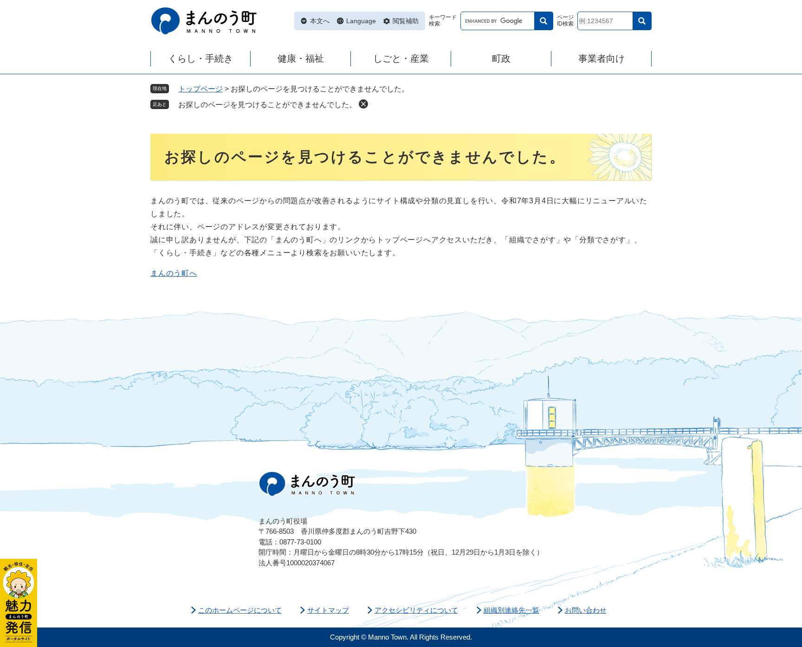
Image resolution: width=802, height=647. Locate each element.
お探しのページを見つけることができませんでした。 (267, 105)
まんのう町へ (173, 273)
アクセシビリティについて (416, 610)
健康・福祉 (301, 58)
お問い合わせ (586, 610)
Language (361, 21)
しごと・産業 (401, 58)
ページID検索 (565, 20)
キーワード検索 (443, 20)
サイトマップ (328, 610)
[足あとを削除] (363, 104)
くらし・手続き (200, 58)
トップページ (200, 89)
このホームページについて (240, 610)
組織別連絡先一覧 (511, 610)
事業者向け (601, 58)
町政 (501, 58)
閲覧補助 (406, 21)
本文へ (320, 21)
